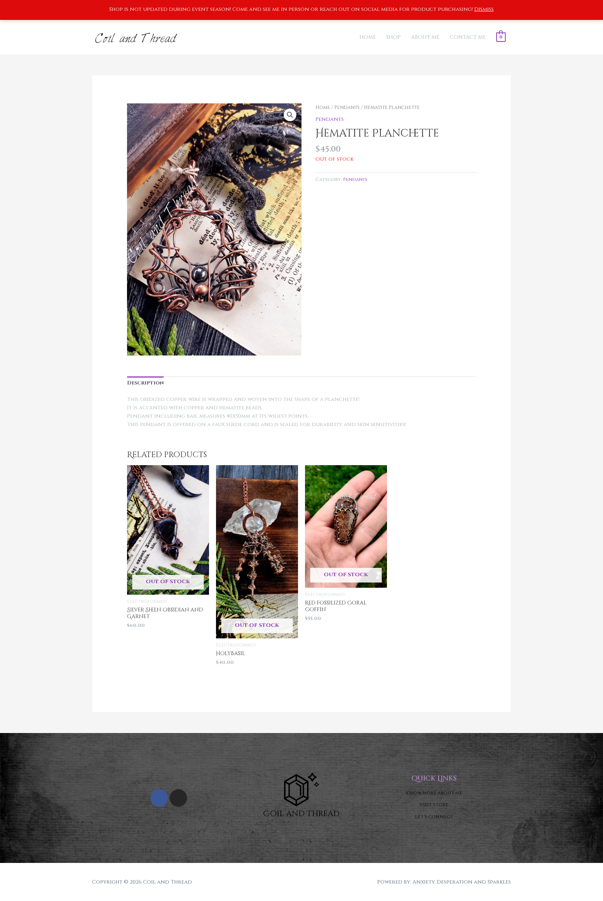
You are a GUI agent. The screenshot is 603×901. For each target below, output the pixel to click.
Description (145, 383)
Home (322, 107)
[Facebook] (159, 798)
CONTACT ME (468, 37)
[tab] (145, 383)
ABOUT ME (425, 37)
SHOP (393, 37)
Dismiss (484, 9)
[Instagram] (178, 798)
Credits (204, 882)
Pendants (347, 107)
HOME (367, 37)
